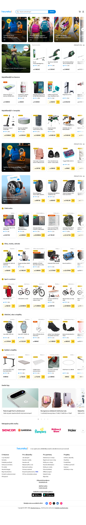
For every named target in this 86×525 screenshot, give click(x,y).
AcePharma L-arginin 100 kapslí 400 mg (23, 95)
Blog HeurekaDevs (7, 472)
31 (83, 98)
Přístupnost (5, 476)
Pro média (4, 467)
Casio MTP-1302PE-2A (23, 334)
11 (53, 231)
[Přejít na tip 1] (38, 419)
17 (38, 131)
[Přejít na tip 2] (41, 419)
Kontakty (4, 460)
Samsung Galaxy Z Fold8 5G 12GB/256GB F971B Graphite (38, 228)
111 (53, 131)
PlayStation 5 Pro (67, 94)
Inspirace (66, 467)
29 (53, 65)
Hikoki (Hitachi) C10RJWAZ (52, 128)
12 (23, 131)
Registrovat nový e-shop (49, 460)
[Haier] (72, 430)
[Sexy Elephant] (56, 430)
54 (53, 98)
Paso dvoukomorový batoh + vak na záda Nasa (53, 161)
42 (83, 131)
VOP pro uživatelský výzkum (29, 474)
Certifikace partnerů (69, 465)
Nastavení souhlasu (27, 467)
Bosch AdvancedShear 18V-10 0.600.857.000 (68, 62)
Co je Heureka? (5, 458)
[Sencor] (9, 430)
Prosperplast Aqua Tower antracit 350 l (38, 128)
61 (68, 98)
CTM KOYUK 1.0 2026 (23, 298)
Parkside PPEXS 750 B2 (53, 263)
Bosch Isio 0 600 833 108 (53, 62)
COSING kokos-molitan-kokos (36, 370)
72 (38, 231)
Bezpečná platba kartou (28, 472)
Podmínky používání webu (61, 508)
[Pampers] (40, 430)
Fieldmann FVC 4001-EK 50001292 (9, 264)
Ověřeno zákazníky (68, 458)
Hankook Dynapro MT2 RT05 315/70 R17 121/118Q (68, 194)
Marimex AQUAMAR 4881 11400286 (23, 128)
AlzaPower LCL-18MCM (68, 369)
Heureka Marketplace (48, 465)
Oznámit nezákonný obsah (8, 474)
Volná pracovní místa (7, 465)
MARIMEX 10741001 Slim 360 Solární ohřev (38, 264)
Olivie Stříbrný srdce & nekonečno (38, 335)
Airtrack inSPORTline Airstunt (53, 299)
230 (83, 231)
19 (38, 65)
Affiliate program (47, 472)
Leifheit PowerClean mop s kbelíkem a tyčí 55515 (53, 95)
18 (38, 338)
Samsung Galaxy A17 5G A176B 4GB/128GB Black (39, 95)
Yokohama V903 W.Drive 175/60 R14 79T (53, 194)
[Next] (83, 29)
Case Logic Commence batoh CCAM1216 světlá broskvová (39, 161)
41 (83, 267)
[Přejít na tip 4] (47, 419)
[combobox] (32, 11)
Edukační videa (47, 474)
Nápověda (45, 476)
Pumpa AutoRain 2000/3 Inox (24, 264)
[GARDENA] (24, 430)
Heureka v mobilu (26, 460)
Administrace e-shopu (49, 458)
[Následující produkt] (83, 60)
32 (68, 65)
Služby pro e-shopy (48, 462)
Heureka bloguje (6, 469)
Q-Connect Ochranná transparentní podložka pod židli (53, 370)
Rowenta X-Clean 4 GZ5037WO (8, 128)
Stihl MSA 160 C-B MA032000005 (67, 128)
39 (23, 373)
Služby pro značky (47, 467)
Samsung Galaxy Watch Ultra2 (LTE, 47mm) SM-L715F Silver (68, 228)
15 (53, 302)
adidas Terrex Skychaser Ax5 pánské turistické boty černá (54, 335)
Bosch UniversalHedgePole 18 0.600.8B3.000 (39, 62)
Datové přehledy (47, 469)
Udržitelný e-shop (68, 469)
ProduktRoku (67, 462)
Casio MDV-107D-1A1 (8, 334)
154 (68, 231)
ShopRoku (66, 460)
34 (8, 302)
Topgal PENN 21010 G (68, 161)
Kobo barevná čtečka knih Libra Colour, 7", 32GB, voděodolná (53, 228)
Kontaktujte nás (43, 482)
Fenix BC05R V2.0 (7, 298)
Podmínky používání (7, 462)
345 (9, 267)
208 (39, 98)
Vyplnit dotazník (43, 488)
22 (38, 267)
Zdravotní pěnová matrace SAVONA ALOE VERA (8, 95)
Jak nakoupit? (25, 458)
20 (8, 131)
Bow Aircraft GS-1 (67, 263)
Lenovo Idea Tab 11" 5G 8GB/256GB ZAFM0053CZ (9, 228)
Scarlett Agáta (21, 369)
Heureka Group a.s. (35, 508)
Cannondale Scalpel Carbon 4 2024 (38, 299)
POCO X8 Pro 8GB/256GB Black (22, 228)
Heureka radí (25, 462)
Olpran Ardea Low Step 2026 (68, 299)
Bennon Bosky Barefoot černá (68, 335)
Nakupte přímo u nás (27, 465)
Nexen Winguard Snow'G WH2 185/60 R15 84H (39, 194)
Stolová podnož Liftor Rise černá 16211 (8, 370)
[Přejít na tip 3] (44, 419)
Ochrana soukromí (27, 469)
